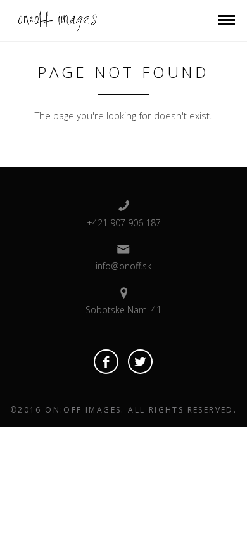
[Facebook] (106, 361)
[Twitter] (140, 361)
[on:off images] (56, 19)
